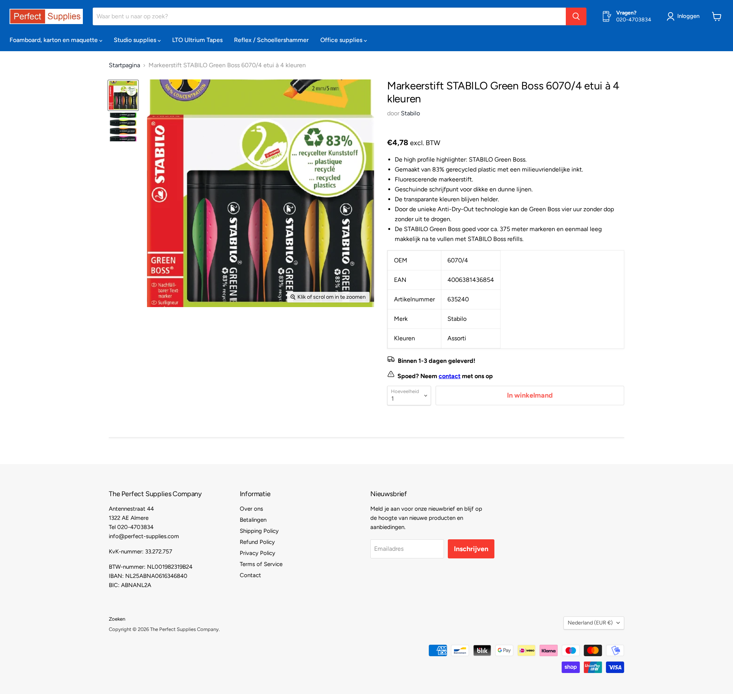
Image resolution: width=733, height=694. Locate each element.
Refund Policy (257, 542)
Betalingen (253, 519)
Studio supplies (136, 40)
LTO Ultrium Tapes (197, 40)
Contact (250, 575)
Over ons (251, 508)
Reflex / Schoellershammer (271, 40)
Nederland (590, 623)
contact (449, 376)
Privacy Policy (257, 553)
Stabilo (410, 113)
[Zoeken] (576, 16)
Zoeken (117, 619)
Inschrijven (471, 549)
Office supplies (342, 40)
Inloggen (688, 16)
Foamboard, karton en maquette (54, 40)
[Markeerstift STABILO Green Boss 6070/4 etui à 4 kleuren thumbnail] (123, 95)
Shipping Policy (259, 530)
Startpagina (124, 65)
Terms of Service (261, 564)
